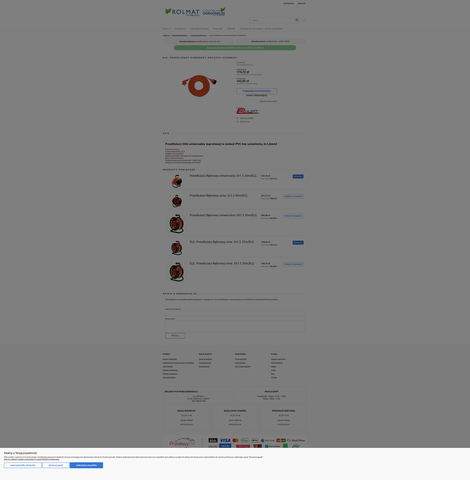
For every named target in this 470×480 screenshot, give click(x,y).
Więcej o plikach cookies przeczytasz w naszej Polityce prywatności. (32, 459)
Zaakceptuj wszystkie (86, 465)
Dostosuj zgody (56, 465)
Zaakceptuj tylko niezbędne (22, 465)
